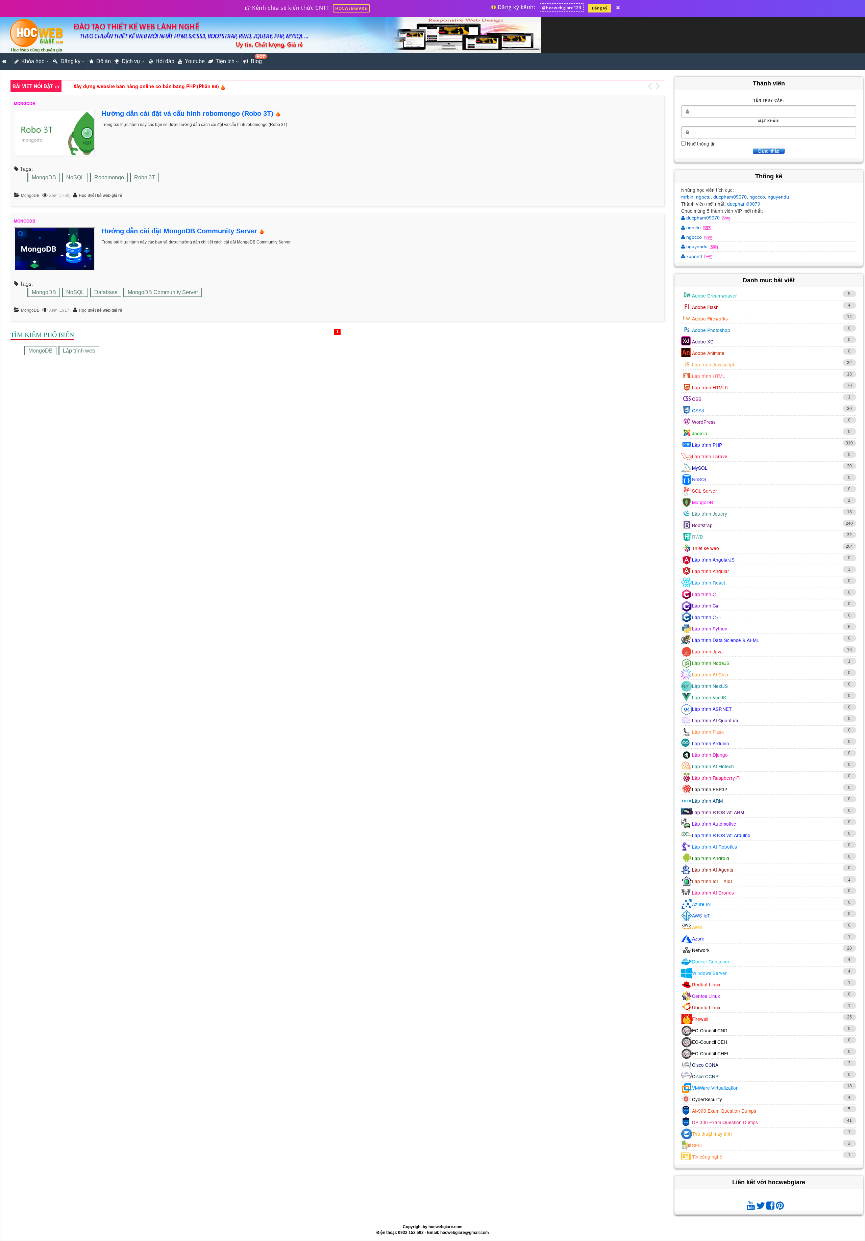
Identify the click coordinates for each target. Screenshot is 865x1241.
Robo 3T (144, 177)
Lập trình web (79, 351)
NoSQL (75, 177)
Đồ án (103, 61)
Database (106, 292)
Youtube (195, 61)
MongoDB (44, 177)
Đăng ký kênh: (515, 7)
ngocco (757, 197)
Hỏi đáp (164, 61)
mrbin (687, 197)
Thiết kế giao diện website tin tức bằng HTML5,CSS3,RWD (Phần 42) (152, 86)
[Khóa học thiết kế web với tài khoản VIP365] (618, 7)
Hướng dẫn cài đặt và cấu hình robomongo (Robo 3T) (187, 113)
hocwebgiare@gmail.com (464, 1232)
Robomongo (109, 177)
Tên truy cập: (768, 100)
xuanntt (694, 256)
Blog (257, 59)
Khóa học (32, 61)
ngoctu (703, 197)
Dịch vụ (131, 61)
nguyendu (778, 197)
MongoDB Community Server (163, 292)
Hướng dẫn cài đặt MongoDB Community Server (179, 231)
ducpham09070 (730, 197)
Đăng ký (600, 7)
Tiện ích (225, 61)
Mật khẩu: (769, 121)
